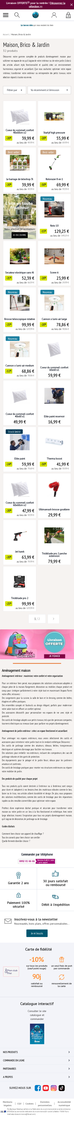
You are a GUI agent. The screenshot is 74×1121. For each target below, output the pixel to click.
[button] (20, 619)
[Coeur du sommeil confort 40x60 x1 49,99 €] (19, 393)
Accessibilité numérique (64, 1103)
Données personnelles (45, 1103)
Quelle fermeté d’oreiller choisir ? (16, 841)
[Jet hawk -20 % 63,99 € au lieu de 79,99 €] (19, 532)
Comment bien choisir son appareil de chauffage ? (23, 833)
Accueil (6, 34)
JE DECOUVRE (19, 235)
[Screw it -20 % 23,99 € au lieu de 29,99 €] (54, 253)
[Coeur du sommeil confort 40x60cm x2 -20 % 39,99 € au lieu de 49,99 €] (19, 113)
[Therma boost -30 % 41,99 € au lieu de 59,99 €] (54, 439)
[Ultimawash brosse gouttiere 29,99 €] (54, 486)
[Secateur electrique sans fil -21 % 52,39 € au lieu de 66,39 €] (19, 253)
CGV (19, 1103)
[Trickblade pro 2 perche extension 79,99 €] (54, 532)
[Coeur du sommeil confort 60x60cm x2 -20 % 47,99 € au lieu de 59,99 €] (19, 486)
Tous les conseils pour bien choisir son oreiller (21, 837)
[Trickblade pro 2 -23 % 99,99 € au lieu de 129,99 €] (19, 579)
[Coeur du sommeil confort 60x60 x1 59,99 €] (54, 346)
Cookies (29, 1103)
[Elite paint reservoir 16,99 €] (54, 393)
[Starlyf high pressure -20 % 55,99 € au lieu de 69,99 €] (54, 113)
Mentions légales (7, 1103)
